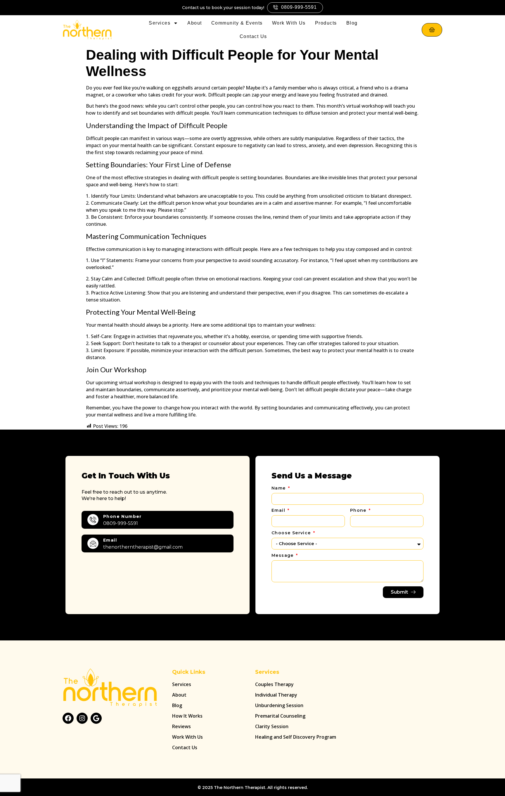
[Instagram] (82, 718)
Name (279, 488)
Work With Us (289, 22)
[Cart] (432, 30)
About (194, 22)
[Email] (92, 543)
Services (159, 22)
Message (283, 555)
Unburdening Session (279, 705)
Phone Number (122, 516)
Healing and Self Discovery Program (295, 737)
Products (326, 22)
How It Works (187, 716)
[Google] (96, 718)
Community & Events (237, 22)
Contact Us (253, 36)
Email (110, 540)
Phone (359, 510)
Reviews (181, 726)
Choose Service (291, 533)
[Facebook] (68, 718)
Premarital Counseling (280, 716)
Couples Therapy (274, 684)
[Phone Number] (92, 519)
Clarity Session (271, 726)
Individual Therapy (276, 695)
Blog (352, 22)
